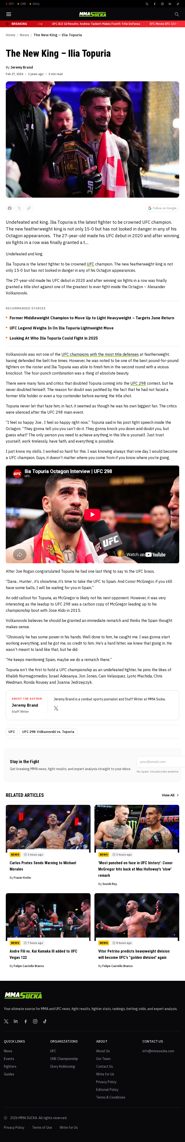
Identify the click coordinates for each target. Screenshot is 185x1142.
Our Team (103, 1059)
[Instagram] (162, 3)
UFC (90, 264)
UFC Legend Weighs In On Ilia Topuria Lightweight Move (62, 328)
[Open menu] (9, 14)
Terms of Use (42, 1127)
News (24, 35)
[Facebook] (154, 3)
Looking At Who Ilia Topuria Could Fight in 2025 (54, 338)
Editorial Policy (107, 1089)
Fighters (10, 1066)
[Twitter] (146, 3)
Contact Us (104, 1066)
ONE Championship (64, 1059)
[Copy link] (29, 208)
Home (10, 35)
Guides (9, 1074)
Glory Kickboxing (62, 1066)
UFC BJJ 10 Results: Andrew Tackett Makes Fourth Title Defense (90, 24)
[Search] (176, 14)
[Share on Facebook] (9, 208)
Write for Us (105, 1074)
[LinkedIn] (170, 3)
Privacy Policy (106, 1082)
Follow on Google (165, 208)
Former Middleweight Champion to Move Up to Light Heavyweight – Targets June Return (92, 317)
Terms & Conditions (110, 1097)
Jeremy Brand (21, 67)
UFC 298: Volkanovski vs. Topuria (48, 732)
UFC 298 (138, 383)
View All (168, 795)
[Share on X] (19, 208)
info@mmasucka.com (158, 1051)
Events (9, 1059)
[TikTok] (177, 3)
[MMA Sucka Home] (92, 14)
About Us (103, 1051)
